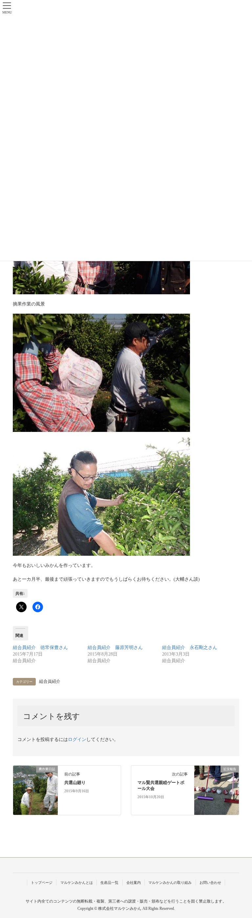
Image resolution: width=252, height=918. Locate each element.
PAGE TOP (240, 884)
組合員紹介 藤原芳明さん (115, 647)
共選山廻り (75, 782)
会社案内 (133, 882)
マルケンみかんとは (76, 882)
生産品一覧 (109, 882)
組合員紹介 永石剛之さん (189, 647)
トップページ (41, 882)
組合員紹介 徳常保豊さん (40, 647)
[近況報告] (216, 790)
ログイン (77, 739)
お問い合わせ (210, 882)
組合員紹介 (49, 681)
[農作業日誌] (35, 790)
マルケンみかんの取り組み (170, 882)
